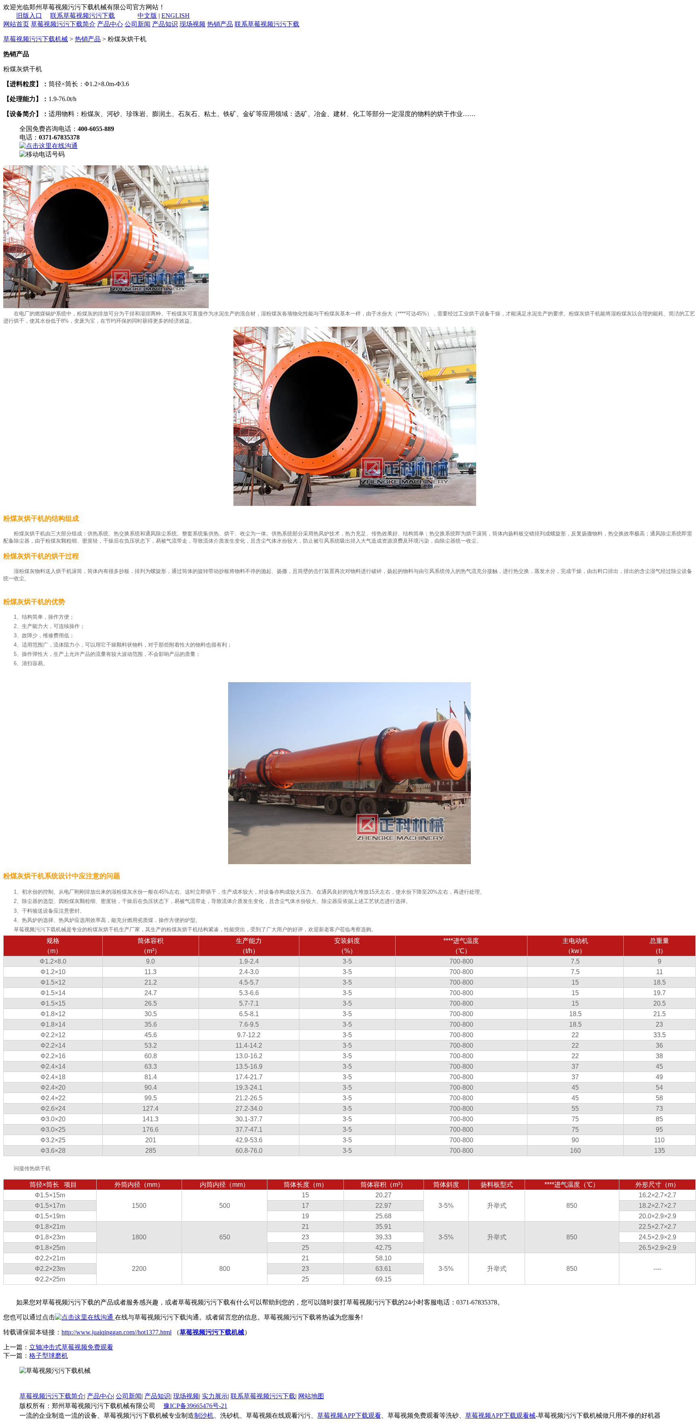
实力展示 (215, 1396)
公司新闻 (137, 24)
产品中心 (110, 24)
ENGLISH (175, 15)
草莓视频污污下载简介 (63, 24)
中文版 (147, 15)
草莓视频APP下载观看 (349, 1415)
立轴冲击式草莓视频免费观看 (71, 1347)
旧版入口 (29, 15)
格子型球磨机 (48, 1355)
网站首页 (16, 24)
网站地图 (311, 1396)
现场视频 (192, 24)
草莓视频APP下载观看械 (500, 1415)
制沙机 (204, 1415)
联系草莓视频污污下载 (82, 15)
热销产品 (220, 24)
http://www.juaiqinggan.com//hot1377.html (116, 1332)
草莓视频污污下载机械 (35, 39)
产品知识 (165, 24)
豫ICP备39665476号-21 (195, 1405)
